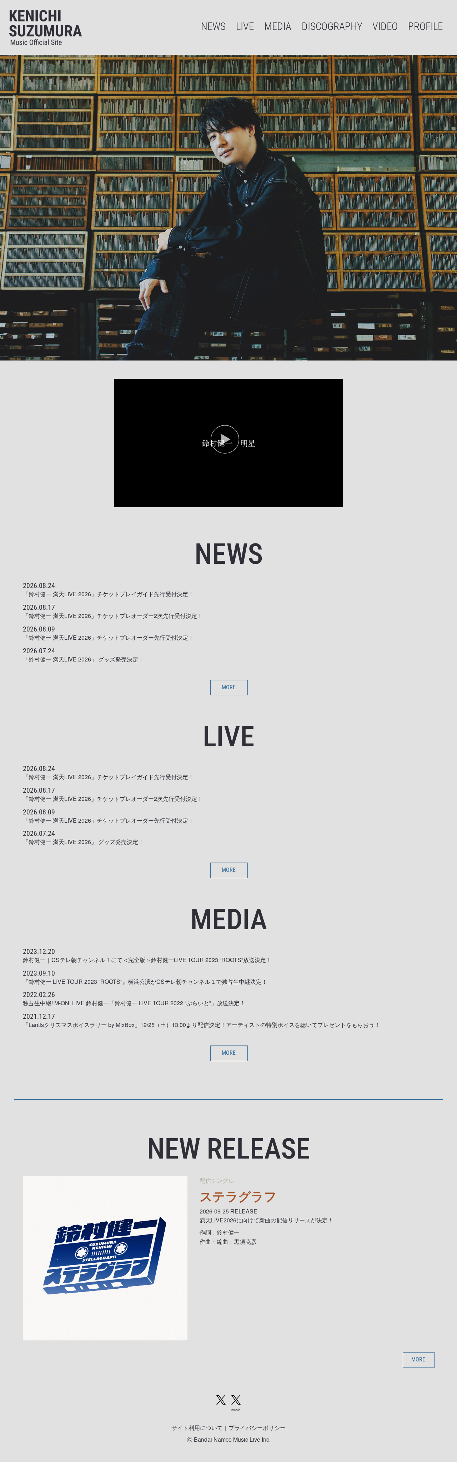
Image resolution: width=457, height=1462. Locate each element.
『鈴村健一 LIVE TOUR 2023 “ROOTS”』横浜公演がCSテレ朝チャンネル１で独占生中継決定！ (145, 981)
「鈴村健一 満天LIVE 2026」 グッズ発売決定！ (83, 659)
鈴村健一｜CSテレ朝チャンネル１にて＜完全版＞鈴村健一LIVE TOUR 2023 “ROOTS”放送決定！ (147, 960)
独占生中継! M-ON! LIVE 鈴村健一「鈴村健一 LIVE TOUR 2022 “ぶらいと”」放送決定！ (134, 1003)
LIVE (245, 26)
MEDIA (277, 26)
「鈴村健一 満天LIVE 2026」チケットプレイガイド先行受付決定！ (108, 594)
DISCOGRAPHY (332, 26)
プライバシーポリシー (257, 1427)
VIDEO (385, 26)
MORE (229, 687)
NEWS (213, 26)
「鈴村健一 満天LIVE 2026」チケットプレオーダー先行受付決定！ (108, 637)
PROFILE (425, 26)
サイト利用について (197, 1427)
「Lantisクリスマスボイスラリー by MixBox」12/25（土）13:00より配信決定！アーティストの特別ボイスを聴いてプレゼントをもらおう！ (201, 1025)
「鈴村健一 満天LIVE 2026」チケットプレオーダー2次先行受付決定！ (113, 616)
